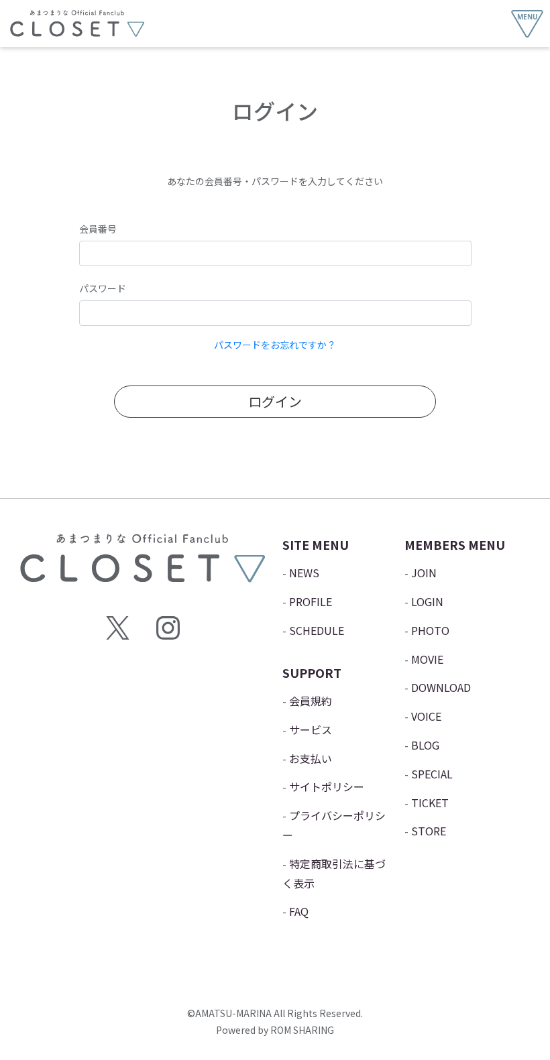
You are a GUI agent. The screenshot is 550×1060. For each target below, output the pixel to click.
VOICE (426, 716)
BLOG (425, 745)
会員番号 (98, 228)
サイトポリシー (326, 786)
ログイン (275, 401)
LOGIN (427, 601)
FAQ (299, 911)
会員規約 (310, 701)
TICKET (430, 802)
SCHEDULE (316, 630)
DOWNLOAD (441, 687)
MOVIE (427, 659)
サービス (310, 729)
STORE (428, 831)
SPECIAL (432, 774)
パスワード (102, 288)
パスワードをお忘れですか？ (275, 344)
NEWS (304, 573)
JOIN (424, 573)
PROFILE (310, 601)
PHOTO (430, 630)
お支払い (310, 758)
